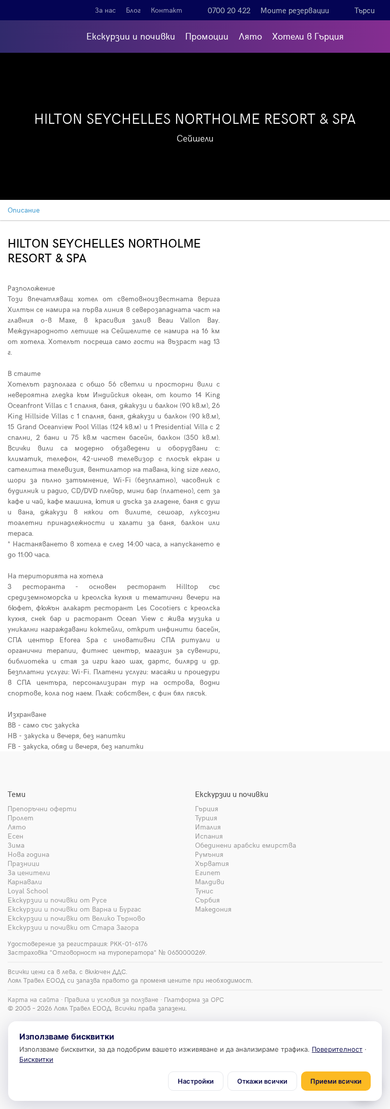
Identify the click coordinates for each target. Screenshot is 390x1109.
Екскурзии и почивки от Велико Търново (76, 918)
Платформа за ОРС (194, 999)
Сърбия (207, 900)
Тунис (204, 890)
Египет (207, 872)
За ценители (29, 872)
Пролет (21, 817)
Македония (213, 909)
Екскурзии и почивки (130, 35)
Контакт (166, 10)
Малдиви (209, 881)
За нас (105, 10)
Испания (209, 836)
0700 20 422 (229, 10)
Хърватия (212, 863)
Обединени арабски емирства (245, 845)
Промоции (207, 35)
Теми (16, 794)
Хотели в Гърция (308, 35)
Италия (208, 826)
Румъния (209, 854)
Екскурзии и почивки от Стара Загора (73, 927)
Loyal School (28, 890)
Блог (133, 10)
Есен (15, 836)
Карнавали (25, 881)
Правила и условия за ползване (111, 999)
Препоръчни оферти (42, 808)
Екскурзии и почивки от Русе (57, 900)
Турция (206, 817)
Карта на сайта (33, 999)
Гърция (206, 808)
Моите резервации (295, 10)
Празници (24, 863)
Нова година (28, 854)
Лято (250, 35)
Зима (16, 845)
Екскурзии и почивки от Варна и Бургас (74, 909)
